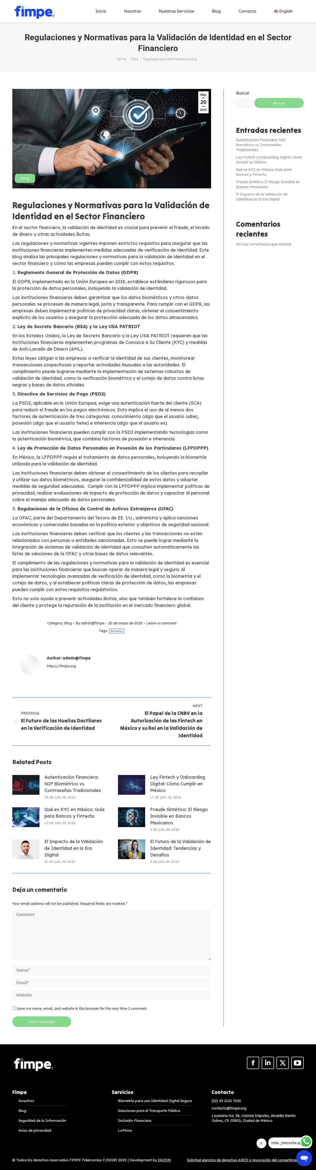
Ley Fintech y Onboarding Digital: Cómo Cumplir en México (177, 783)
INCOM (164, 1160)
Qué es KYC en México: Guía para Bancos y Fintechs (74, 813)
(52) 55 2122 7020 (226, 1101)
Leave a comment (161, 623)
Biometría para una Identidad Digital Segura (155, 1101)
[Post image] (26, 785)
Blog (25, 178)
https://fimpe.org (61, 666)
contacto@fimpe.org (229, 1108)
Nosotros (26, 1101)
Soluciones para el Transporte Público (149, 1111)
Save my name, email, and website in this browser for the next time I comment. (82, 1008)
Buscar (242, 93)
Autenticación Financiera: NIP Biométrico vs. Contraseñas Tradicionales (72, 783)
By (90, 623)
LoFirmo (125, 1130)
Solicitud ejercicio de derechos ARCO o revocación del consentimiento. (245, 1160)
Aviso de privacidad (35, 1130)
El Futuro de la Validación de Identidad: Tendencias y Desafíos (180, 848)
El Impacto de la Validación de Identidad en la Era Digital (73, 848)
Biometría (116, 631)
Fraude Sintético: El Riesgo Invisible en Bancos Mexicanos (179, 816)
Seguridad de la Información (42, 1120)
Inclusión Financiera (134, 1120)
